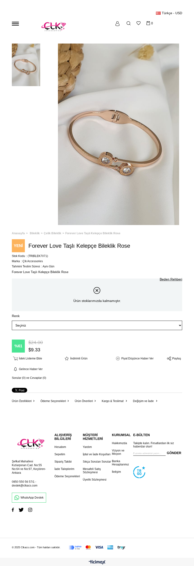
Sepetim (59, 454)
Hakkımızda (119, 443)
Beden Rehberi (171, 279)
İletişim (116, 471)
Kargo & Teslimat (113, 401)
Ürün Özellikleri (22, 401)
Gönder (174, 453)
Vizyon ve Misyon (118, 452)
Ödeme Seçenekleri (53, 401)
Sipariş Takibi (63, 461)
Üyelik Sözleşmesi (94, 479)
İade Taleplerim (64, 469)
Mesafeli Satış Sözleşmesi (92, 470)
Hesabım (60, 447)
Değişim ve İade (143, 401)
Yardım (87, 447)
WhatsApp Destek (32, 497)
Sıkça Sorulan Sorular (97, 461)
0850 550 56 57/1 (23, 481)
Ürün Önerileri (84, 401)
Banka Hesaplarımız (120, 463)
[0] (148, 23)
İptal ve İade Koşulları (96, 454)
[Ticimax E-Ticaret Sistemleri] (97, 562)
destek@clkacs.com (24, 485)
